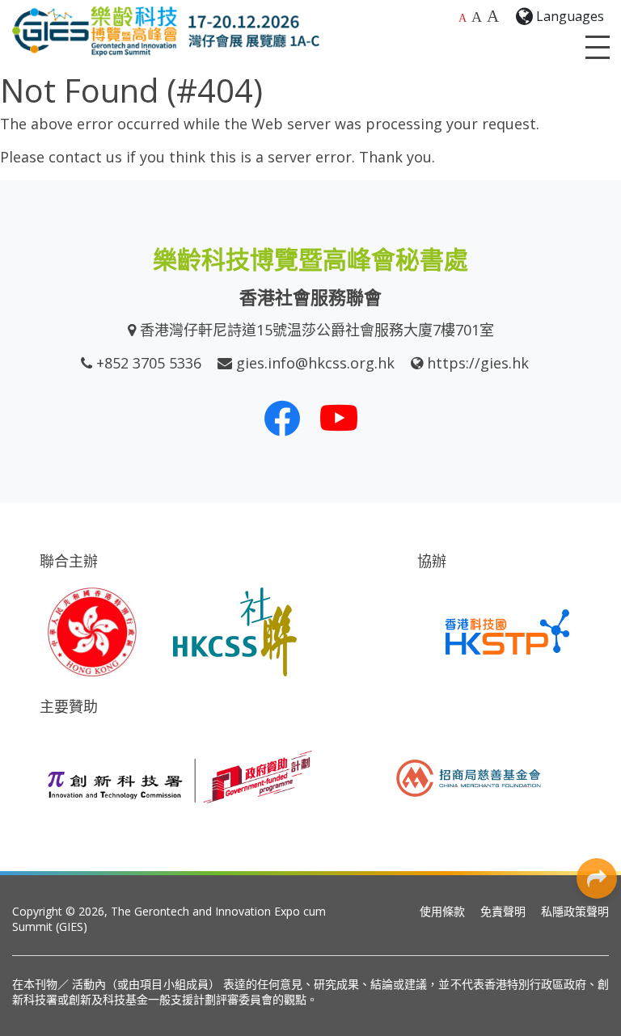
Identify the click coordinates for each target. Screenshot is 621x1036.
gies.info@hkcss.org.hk (315, 363)
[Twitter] (597, 656)
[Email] (597, 801)
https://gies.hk (478, 363)
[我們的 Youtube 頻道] (339, 418)
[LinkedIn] (597, 620)
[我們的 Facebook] (282, 418)
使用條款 (442, 911)
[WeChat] (597, 729)
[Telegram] (597, 765)
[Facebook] (597, 583)
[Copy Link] (597, 838)
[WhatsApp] (597, 692)
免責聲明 (503, 911)
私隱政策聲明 (575, 911)
